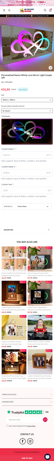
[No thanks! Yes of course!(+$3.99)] (27, 111)
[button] (4, 10)
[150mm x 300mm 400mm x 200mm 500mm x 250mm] (27, 100)
